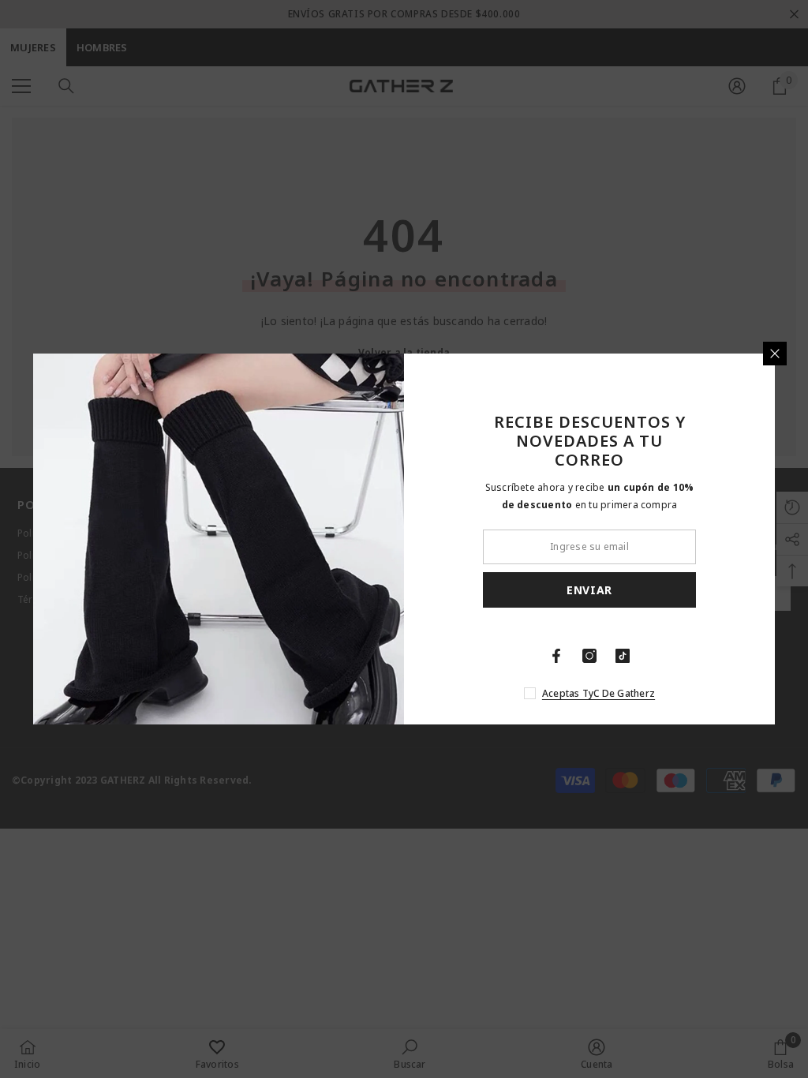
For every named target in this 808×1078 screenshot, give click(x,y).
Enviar (589, 589)
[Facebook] (556, 655)
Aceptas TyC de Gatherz (598, 693)
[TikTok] (622, 655)
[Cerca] (775, 353)
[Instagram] (589, 655)
